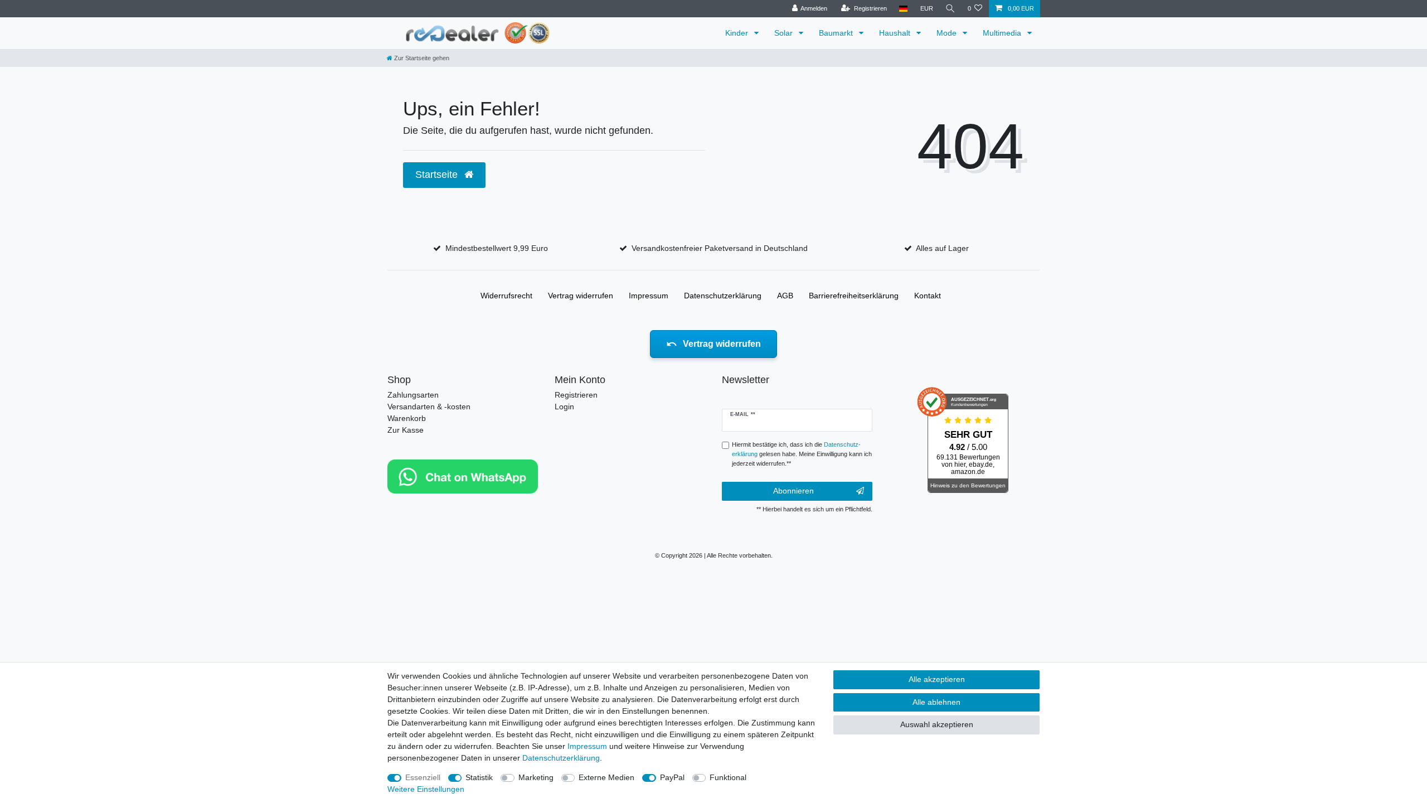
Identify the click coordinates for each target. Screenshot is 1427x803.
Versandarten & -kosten (428, 406)
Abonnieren (793, 490)
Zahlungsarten (413, 394)
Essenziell (422, 777)
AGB (785, 295)
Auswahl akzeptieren (936, 724)
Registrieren (576, 394)
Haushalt (895, 32)
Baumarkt (837, 32)
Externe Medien (606, 777)
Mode (947, 32)
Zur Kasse (405, 429)
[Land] (903, 8)
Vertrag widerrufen (580, 295)
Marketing (536, 777)
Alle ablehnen (936, 702)
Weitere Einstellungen (425, 789)
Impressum (648, 295)
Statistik (479, 777)
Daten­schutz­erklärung (722, 295)
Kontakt (927, 295)
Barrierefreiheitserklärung (854, 295)
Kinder (737, 32)
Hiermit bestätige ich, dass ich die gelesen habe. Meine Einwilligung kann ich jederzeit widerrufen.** (802, 454)
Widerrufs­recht (506, 295)
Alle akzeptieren (937, 679)
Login (564, 406)
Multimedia (1003, 32)
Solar (784, 32)
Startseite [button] (437, 174)
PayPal (672, 777)
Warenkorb (406, 418)
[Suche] (950, 8)
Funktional (728, 777)
